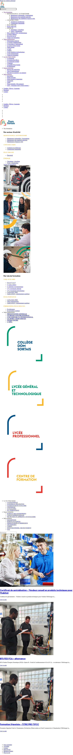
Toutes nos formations (13, 37)
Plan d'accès (7, 749)
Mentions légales (8, 751)
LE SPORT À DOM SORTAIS (16, 318)
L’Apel (9, 49)
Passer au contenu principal (7, 1)
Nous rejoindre (8, 745)
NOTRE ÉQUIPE (12, 320)
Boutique (6, 90)
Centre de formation (12, 55)
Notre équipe (10, 47)
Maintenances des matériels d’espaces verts (23, 18)
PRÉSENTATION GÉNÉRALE (17, 314)
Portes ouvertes (11, 77)
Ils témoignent (11, 66)
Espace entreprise (8, 68)
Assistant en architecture (17, 21)
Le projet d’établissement (14, 42)
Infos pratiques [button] (8, 518)
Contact (6, 91)
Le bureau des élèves (13, 60)
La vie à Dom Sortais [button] (9, 501)
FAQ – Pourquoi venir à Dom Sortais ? (18, 85)
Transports (10, 80)
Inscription (10, 76)
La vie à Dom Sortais (9, 57)
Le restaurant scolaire (13, 61)
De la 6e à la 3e (11, 36)
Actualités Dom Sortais (13, 65)
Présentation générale (13, 41)
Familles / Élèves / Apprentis (12, 88)
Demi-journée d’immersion (14, 79)
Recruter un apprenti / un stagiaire (16, 73)
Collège (9, 50)
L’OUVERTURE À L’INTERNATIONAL (20, 317)
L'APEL (9, 322)
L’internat (10, 63)
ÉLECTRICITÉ (11, 26)
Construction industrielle (17, 23)
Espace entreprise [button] (8, 512)
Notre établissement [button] (9, 312)
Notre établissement (9, 39)
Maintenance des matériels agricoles (21, 17)
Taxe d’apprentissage (13, 71)
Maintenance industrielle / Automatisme (22, 15)
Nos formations (8, 12)
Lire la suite (3, 599)
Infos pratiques (8, 74)
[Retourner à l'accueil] (2, 7)
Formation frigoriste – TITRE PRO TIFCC (19, 724)
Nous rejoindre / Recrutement (15, 84)
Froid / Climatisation (16, 31)
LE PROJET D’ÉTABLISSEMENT (18, 315)
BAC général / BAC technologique (17, 33)
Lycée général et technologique (16, 52)
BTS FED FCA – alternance (13, 658)
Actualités (6, 746)
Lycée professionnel (12, 53)
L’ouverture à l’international (15, 44)
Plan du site (7, 752)
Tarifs (8, 82)
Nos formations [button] (8, 128)
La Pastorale (10, 58)
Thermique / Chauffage (17, 29)
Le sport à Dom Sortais (13, 45)
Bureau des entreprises (13, 69)
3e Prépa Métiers (12, 34)
